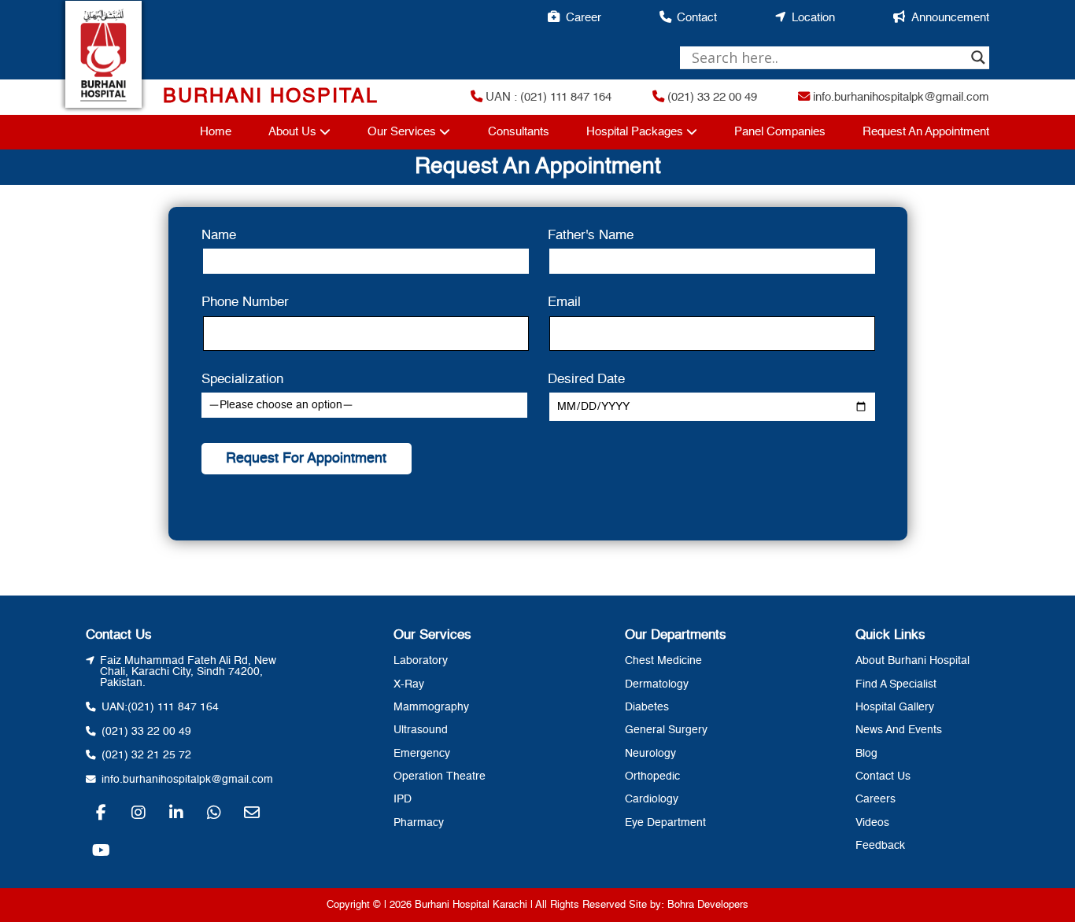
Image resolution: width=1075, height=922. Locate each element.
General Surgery (666, 730)
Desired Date (586, 379)
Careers (875, 799)
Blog (866, 753)
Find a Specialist (895, 684)
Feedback (880, 845)
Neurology (650, 753)
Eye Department (665, 822)
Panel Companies (780, 132)
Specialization (242, 379)
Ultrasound (420, 730)
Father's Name (591, 235)
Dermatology (657, 684)
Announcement (950, 18)
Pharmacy (418, 822)
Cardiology (651, 799)
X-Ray (408, 684)
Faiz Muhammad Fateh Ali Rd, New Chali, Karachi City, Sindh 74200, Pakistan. (188, 671)
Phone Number (245, 302)
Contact (697, 18)
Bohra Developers (707, 905)
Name (218, 235)
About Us (292, 132)
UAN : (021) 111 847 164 (546, 97)
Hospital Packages (634, 132)
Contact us (883, 776)
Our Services (402, 132)
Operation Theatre (439, 776)
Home (215, 132)
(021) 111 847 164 (173, 707)
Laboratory (420, 660)
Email (564, 302)
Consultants (518, 132)
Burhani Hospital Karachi (471, 905)
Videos (872, 822)
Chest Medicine (663, 660)
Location (813, 18)
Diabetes (647, 707)
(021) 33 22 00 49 (710, 97)
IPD (402, 799)
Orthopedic (652, 776)
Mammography (431, 707)
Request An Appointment (926, 132)
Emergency (421, 753)
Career (583, 18)
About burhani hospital (912, 660)
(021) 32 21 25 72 (146, 755)
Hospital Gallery (894, 707)
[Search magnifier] (978, 57)
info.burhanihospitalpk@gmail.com (899, 97)
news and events (898, 730)
